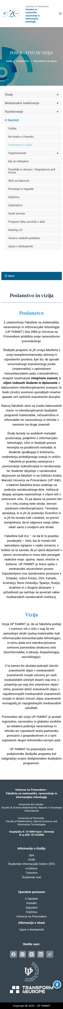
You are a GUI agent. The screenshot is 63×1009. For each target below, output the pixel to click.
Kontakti (31, 903)
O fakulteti (12, 120)
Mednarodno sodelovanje (32, 103)
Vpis (31, 855)
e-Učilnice (31, 868)
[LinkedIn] (40, 954)
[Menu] (60, 13)
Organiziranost (33, 153)
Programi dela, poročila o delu (26, 222)
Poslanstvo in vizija (20, 145)
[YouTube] (31, 954)
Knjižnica (13, 197)
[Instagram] (22, 954)
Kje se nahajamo (18, 161)
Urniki (31, 860)
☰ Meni (9, 276)
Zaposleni (31, 908)
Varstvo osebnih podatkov (24, 238)
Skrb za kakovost (18, 181)
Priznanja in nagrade (21, 189)
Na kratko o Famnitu (21, 137)
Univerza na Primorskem (31, 916)
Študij (32, 94)
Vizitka (12, 128)
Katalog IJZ (15, 230)
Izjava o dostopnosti (20, 246)
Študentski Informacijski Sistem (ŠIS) (31, 864)
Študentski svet (31, 877)
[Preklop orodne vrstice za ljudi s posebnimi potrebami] (57, 985)
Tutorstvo (31, 873)
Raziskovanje (32, 111)
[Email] (49, 954)
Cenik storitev (16, 213)
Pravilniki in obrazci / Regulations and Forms (31, 171)
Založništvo (15, 205)
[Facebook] (13, 954)
